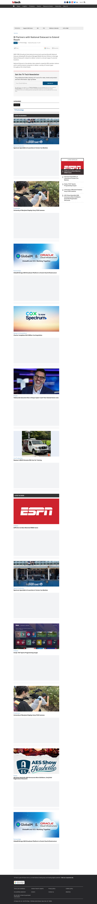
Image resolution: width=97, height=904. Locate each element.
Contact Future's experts (37, 888)
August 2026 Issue (28, 28)
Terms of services (33, 87)
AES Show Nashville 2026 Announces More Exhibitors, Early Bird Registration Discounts (72, 198)
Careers (33, 892)
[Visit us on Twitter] (67, 2)
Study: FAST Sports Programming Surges (70, 184)
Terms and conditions (19, 888)
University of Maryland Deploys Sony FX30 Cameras (73, 190)
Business (16, 33)
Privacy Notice (18, 88)
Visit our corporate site (67, 877)
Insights (25, 6)
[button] (82, 2)
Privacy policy (51, 888)
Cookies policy (69, 888)
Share (17, 48)
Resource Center (48, 6)
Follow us (48, 48)
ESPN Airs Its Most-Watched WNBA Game (72, 171)
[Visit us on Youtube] (72, 2)
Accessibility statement (20, 892)
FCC (44, 28)
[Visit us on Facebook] (65, 2)
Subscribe (58, 6)
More (65, 6)
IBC (38, 28)
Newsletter (56, 48)
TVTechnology (23, 42)
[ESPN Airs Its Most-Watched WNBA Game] (72, 168)
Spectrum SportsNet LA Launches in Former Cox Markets (71, 178)
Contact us (51, 892)
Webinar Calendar (54, 28)
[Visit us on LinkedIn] (70, 2)
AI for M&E (65, 28)
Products (32, 6)
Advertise (68, 892)
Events (39, 6)
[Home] (14, 6)
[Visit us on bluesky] (75, 2)
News (18, 6)
